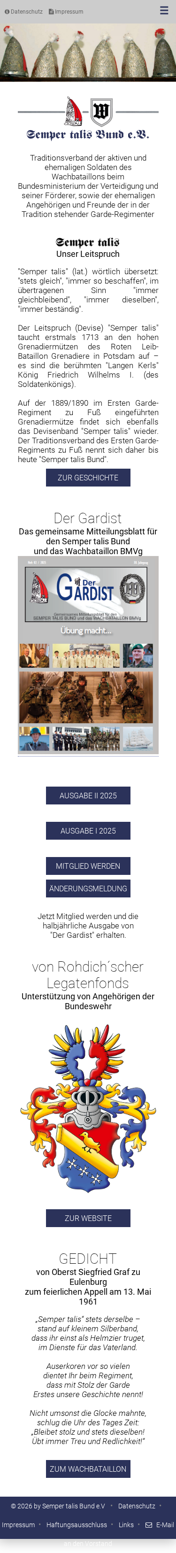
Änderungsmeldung (88, 888)
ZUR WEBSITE (88, 1218)
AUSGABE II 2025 (88, 795)
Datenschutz (26, 11)
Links (126, 1525)
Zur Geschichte (88, 477)
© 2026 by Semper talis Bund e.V (59, 1506)
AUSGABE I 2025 (88, 831)
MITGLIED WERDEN (88, 866)
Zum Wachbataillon (88, 1469)
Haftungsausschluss (76, 1525)
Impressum (69, 11)
